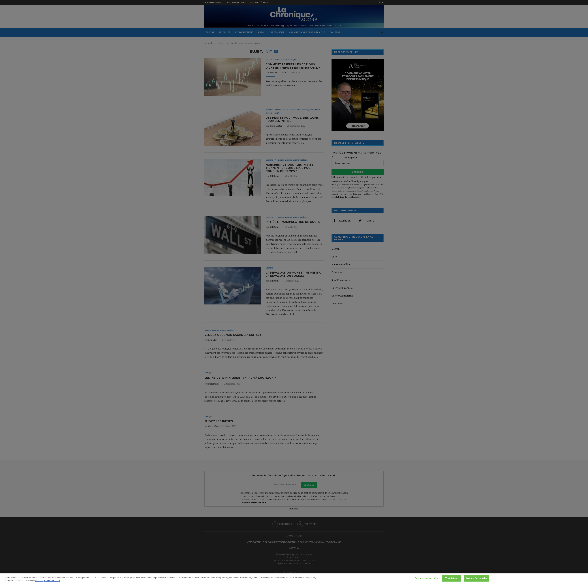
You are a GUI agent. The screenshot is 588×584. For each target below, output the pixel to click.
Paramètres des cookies (427, 578)
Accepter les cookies (476, 578)
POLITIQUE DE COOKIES (47, 580)
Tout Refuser (452, 578)
